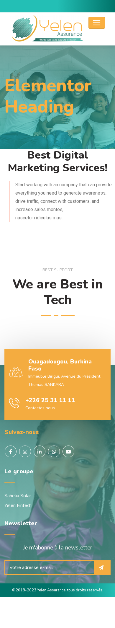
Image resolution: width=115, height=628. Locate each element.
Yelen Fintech (18, 505)
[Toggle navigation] (96, 23)
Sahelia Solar (17, 495)
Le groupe (18, 471)
